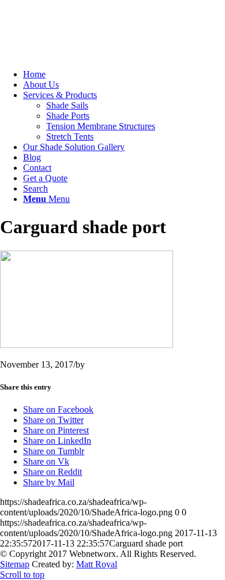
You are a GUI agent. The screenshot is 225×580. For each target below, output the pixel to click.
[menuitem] (124, 74)
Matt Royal (96, 564)
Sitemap (14, 564)
